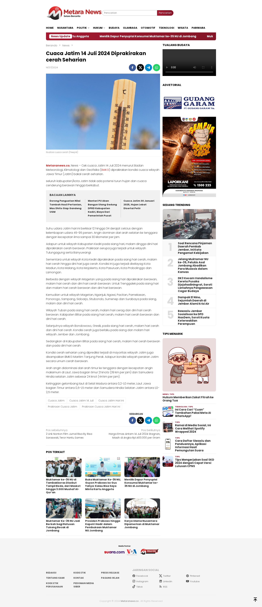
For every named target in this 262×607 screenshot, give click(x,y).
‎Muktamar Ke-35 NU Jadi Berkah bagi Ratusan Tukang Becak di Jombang (63, 525)
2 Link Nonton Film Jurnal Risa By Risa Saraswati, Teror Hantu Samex (69, 433)
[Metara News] (74, 13)
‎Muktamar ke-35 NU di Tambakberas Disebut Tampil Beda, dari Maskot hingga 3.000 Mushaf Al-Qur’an (63, 486)
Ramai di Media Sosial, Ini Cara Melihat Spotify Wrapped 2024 (193, 428)
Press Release (110, 572)
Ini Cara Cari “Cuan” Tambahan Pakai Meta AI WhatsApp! (193, 413)
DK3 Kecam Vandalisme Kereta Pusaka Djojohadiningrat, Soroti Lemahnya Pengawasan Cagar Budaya (195, 285)
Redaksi (51, 572)
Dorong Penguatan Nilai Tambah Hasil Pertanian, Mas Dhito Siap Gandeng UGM (66, 206)
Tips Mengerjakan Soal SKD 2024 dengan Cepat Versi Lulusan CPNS (194, 463)
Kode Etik (79, 572)
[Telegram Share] (148, 67)
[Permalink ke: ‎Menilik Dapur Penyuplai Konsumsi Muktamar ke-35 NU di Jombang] (142, 467)
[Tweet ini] (140, 67)
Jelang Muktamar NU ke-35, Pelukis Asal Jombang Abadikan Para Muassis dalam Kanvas (193, 266)
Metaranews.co (130, 601)
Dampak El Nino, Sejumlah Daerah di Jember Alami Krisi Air (193, 300)
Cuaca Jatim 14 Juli (81, 400)
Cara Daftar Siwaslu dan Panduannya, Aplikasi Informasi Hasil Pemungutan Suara (192, 445)
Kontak (78, 578)
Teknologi (181, 406)
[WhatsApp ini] (156, 67)
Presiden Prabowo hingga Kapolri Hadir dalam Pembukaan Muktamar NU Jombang (102, 525)
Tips (171, 394)
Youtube (195, 581)
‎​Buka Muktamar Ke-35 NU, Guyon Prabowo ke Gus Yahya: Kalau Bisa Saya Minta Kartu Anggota (103, 484)
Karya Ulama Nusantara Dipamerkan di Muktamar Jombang (142, 524)
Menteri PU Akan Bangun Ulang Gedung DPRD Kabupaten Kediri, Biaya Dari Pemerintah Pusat (102, 208)
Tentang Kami (55, 578)
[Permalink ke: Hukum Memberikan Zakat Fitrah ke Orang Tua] (189, 365)
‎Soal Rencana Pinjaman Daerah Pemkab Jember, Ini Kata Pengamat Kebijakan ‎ (195, 248)
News (166, 394)
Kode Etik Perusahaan (54, 585)
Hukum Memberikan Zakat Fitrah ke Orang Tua (188, 399)
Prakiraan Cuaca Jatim (62, 406)
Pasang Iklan (110, 578)
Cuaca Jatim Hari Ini (111, 400)
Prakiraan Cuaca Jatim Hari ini (101, 406)
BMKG (105, 170)
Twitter (167, 576)
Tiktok (139, 586)
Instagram (142, 581)
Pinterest (195, 576)
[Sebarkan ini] (132, 67)
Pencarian (165, 13)
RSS (165, 586)
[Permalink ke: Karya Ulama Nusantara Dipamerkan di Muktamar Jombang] (142, 508)
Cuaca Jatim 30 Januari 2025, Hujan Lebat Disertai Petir (139, 204)
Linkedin (167, 581)
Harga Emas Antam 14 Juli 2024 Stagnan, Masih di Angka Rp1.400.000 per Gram (134, 433)
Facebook (142, 576)
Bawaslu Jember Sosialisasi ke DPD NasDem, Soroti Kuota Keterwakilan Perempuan (193, 317)
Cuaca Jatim (56, 400)
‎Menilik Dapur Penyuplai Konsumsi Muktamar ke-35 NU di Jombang (121, 36)
